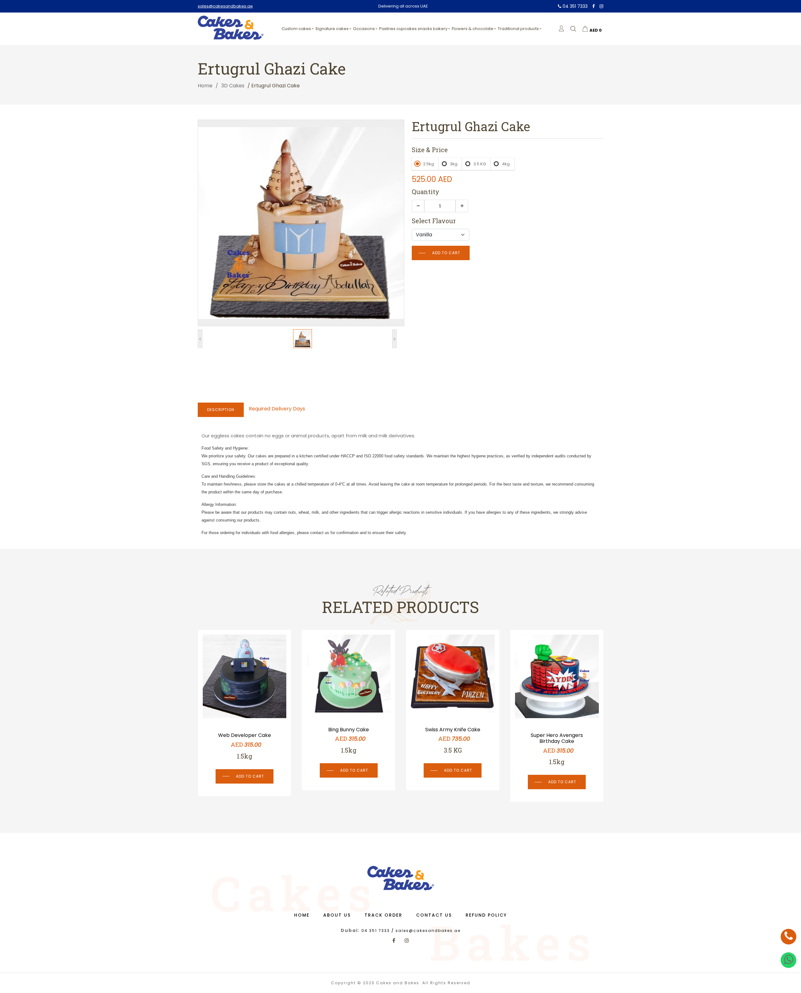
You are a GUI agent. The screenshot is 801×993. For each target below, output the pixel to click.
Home (205, 85)
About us (337, 915)
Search (607, 44)
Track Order (383, 915)
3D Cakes (232, 85)
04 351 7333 (574, 6)
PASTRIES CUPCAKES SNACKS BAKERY (413, 29)
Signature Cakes (332, 29)
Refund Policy (486, 915)
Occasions (364, 29)
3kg (453, 164)
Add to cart (446, 252)
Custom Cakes (296, 29)
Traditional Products (518, 29)
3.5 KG (479, 164)
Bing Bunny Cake (249, 729)
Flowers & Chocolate (472, 29)
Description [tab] (220, 409)
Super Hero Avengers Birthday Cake (457, 738)
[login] (561, 28)
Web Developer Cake (561, 735)
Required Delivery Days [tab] (277, 408)
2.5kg (428, 164)
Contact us (434, 915)
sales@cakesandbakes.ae (225, 6)
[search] (573, 28)
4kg (506, 164)
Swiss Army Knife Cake (353, 729)
